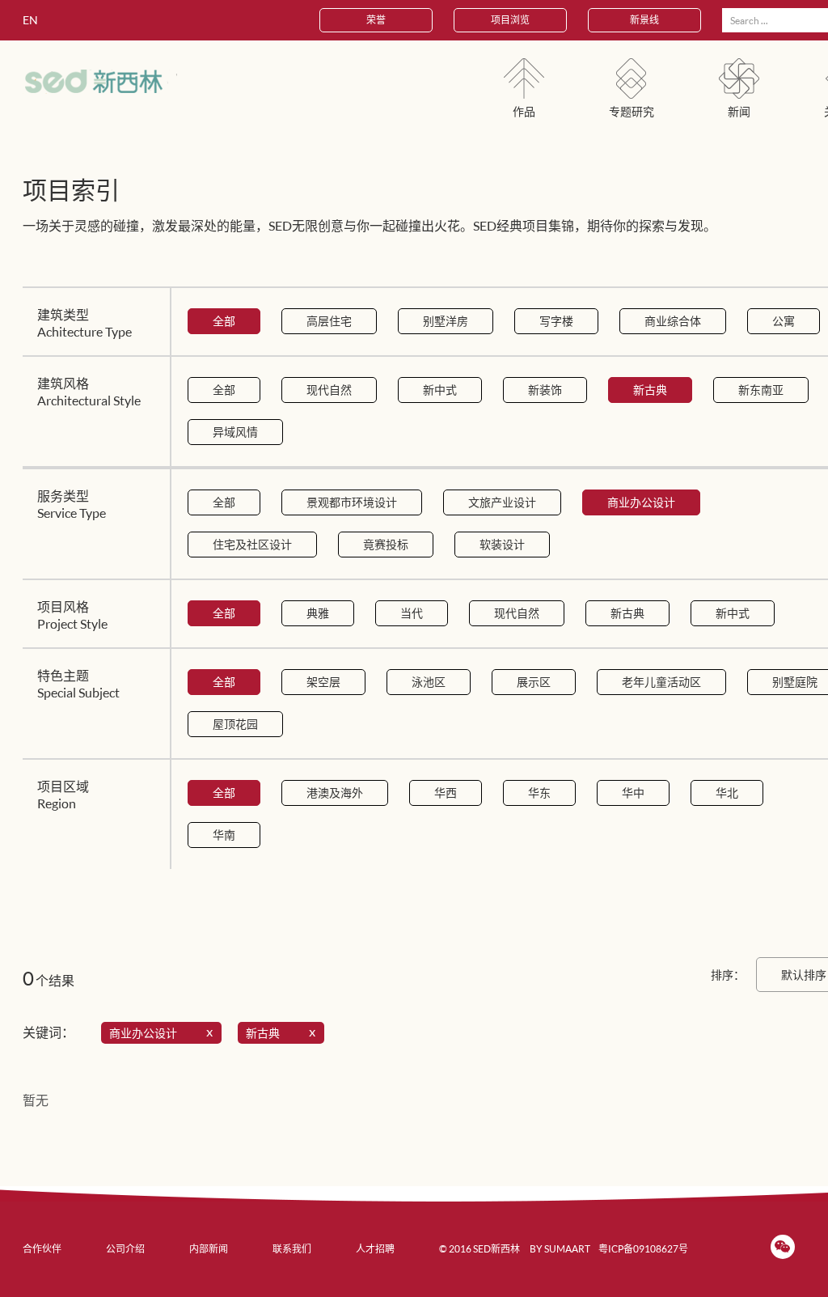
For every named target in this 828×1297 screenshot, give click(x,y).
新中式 (440, 389)
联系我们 (291, 1249)
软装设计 (502, 544)
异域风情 (235, 432)
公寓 (783, 321)
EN (30, 20)
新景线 (644, 20)
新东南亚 (761, 389)
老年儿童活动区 (661, 682)
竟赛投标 (385, 544)
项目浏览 (510, 20)
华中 (633, 792)
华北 (727, 792)
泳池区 (429, 682)
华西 (445, 792)
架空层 (323, 682)
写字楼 (556, 321)
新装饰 (545, 389)
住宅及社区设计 (252, 544)
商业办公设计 (641, 502)
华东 (539, 792)
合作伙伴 (42, 1249)
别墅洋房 (445, 321)
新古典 (650, 389)
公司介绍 (125, 1249)
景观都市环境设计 (351, 502)
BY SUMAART (560, 1249)
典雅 (317, 613)
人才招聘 (375, 1249)
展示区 (534, 682)
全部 (224, 321)
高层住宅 (329, 321)
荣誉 (376, 20)
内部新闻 (208, 1249)
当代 (411, 613)
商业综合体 (672, 321)
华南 (224, 834)
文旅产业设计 (502, 502)
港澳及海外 (334, 792)
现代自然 (329, 389)
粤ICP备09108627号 (643, 1249)
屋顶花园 (235, 724)
